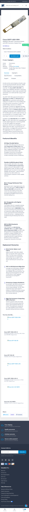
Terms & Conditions (5, 497)
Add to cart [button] (16, 56)
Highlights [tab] (14, 73)
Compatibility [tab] (17, 75)
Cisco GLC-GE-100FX (9, 401)
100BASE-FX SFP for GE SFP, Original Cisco (14, 403)
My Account (3, 478)
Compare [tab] (13, 78)
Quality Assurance (5, 491)
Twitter (6, 414)
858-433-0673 (11, 1)
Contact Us (3, 472)
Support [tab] (6, 78)
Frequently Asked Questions (7, 493)
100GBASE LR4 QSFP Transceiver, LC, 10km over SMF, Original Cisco (14, 380)
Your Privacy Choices (6, 501)
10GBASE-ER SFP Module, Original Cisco (13, 356)
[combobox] (14, 5)
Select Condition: (7, 48)
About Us (3, 470)
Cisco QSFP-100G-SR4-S (11, 332)
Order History (4, 480)
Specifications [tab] (8, 75)
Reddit (12, 414)
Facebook (20, 414)
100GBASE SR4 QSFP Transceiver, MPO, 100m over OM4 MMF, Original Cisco (14, 334)
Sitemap (3, 482)
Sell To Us (3, 476)
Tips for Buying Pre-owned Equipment (9, 495)
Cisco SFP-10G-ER (9, 355)
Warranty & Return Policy (7, 489)
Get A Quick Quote (5, 474)
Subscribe (22, 452)
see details (16, 66)
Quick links (24, 1)
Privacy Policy (4, 499)
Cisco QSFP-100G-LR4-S (11, 378)
